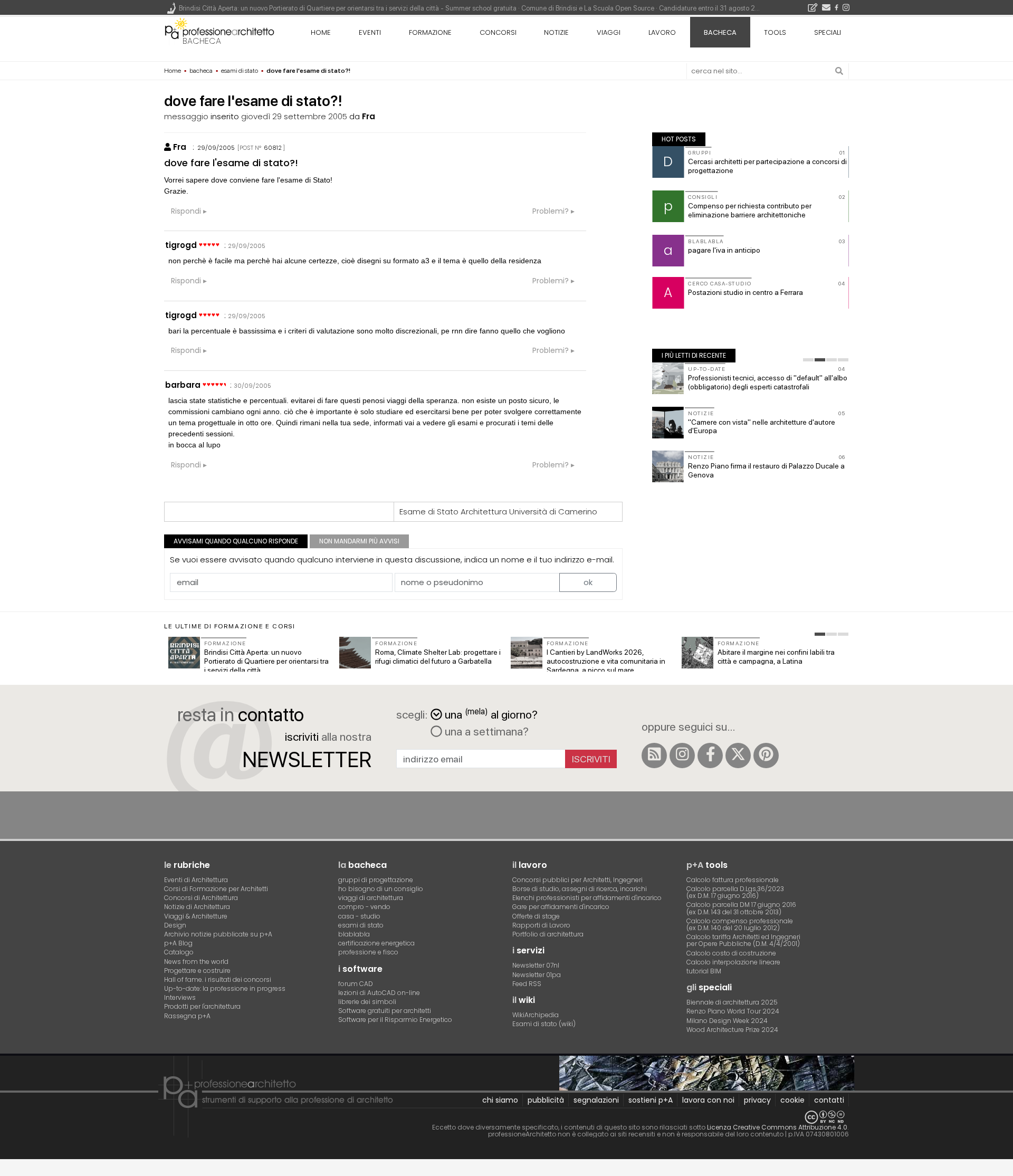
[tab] (808, 359)
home (321, 32)
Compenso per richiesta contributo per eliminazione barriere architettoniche (749, 210)
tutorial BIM (703, 971)
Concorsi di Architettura (201, 897)
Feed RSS (526, 983)
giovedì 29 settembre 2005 (294, 116)
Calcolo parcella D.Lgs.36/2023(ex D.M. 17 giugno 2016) (735, 892)
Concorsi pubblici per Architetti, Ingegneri (577, 879)
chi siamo (500, 1100)
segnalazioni (596, 1100)
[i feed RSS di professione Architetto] (654, 755)
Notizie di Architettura (197, 906)
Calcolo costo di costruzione (731, 953)
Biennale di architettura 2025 (732, 1002)
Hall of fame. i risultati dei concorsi (217, 979)
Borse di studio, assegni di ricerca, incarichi (579, 888)
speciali (827, 32)
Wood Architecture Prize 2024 (732, 1029)
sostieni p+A (650, 1100)
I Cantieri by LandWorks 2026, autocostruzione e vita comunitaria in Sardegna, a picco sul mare (606, 661)
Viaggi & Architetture (195, 916)
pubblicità (546, 1100)
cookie (792, 1100)
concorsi (498, 32)
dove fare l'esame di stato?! (231, 162)
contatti (829, 1100)
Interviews (180, 997)
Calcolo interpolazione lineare (733, 962)
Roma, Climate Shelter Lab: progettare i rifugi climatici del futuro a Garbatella (438, 656)
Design (175, 925)
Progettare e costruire (197, 970)
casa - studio (359, 916)
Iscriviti (591, 758)
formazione (430, 32)
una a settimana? (485, 731)
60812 (273, 148)
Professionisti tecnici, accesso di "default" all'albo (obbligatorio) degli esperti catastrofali (767, 382)
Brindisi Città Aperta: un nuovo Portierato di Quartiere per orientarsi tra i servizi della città (266, 661)
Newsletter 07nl (535, 965)
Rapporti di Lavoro (541, 925)
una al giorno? (491, 713)
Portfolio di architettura (548, 934)
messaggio (186, 116)
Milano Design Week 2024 (727, 1020)
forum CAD (355, 983)
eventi (370, 32)
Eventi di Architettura (196, 879)
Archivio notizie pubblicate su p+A (218, 934)
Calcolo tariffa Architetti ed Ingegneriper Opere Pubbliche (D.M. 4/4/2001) (743, 940)
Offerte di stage (536, 916)
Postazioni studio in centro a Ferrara (745, 292)
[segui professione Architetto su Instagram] (682, 755)
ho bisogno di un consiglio (380, 888)
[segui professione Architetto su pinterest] (766, 755)
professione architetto (219, 31)
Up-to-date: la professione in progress (224, 988)
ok (588, 582)
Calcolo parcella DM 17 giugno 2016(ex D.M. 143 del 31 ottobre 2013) (741, 908)
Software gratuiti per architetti (384, 1010)
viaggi (608, 32)
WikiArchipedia (535, 1014)
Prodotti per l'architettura (202, 1006)
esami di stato (361, 925)
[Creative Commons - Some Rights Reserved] (506, 1117)
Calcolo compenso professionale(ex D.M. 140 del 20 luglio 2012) (739, 924)
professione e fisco (368, 952)
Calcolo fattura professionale (732, 879)
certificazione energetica (376, 943)
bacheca (202, 41)
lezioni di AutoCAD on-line (379, 992)
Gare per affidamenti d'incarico (560, 906)
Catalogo (179, 952)
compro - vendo (364, 906)
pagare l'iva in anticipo (724, 250)
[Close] (6, 1171)
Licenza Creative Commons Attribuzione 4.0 (777, 1127)
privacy (757, 1100)
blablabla (354, 934)
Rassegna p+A (187, 1015)
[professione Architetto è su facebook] (710, 755)
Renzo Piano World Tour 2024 (732, 1011)
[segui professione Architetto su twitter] (738, 755)
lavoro (662, 32)
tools (775, 32)
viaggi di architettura (370, 897)
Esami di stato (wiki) (544, 1023)
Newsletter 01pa (536, 974)
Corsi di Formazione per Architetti (216, 888)
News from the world (196, 961)
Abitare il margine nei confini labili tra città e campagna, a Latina (776, 656)
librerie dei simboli (367, 1001)
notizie (556, 32)
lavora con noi (708, 1100)
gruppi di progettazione (375, 879)
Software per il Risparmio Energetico (395, 1019)
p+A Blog (178, 943)
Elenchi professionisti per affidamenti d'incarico (587, 897)
